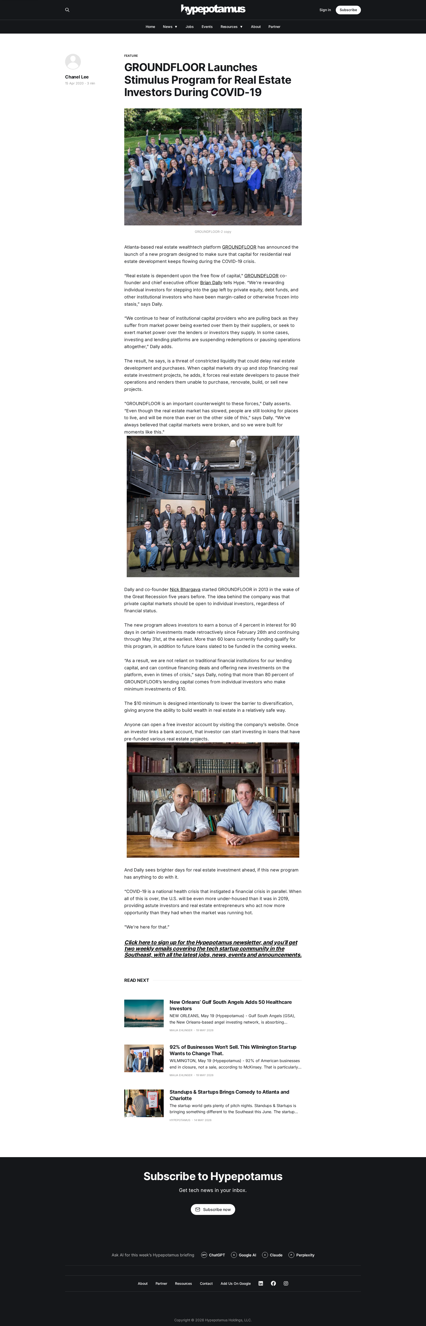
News (168, 26)
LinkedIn (261, 1283)
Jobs (190, 26)
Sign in (325, 10)
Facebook (273, 1283)
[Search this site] (67, 10)
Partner (274, 26)
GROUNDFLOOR (239, 247)
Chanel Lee (77, 76)
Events (207, 26)
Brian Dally (211, 282)
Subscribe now (217, 1209)
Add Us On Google (236, 1283)
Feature (131, 56)
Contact (206, 1283)
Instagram (286, 1283)
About (256, 26)
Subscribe (348, 10)
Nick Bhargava (185, 589)
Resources (229, 26)
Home (150, 26)
